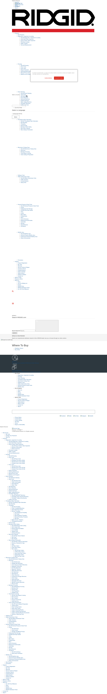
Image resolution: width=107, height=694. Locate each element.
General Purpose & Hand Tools (25, 204)
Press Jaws (23, 68)
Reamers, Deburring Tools (18, 614)
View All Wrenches (16, 561)
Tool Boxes (23, 226)
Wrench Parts (15, 583)
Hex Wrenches (15, 572)
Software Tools (21, 175)
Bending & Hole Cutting (26, 126)
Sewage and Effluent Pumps (18, 631)
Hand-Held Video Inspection (27, 39)
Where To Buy (18, 277)
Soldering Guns (15, 601)
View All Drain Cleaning (26, 93)
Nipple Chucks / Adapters (17, 519)
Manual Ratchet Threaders (21, 515)
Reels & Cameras (16, 448)
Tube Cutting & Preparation (27, 154)
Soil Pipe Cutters (15, 546)
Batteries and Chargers (26, 74)
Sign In (16, 8)
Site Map (17, 421)
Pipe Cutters (14, 548)
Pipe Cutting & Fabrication (27, 129)
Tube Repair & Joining (26, 153)
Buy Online (17, 349)
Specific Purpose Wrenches (18, 582)
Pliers (22, 217)
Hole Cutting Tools (16, 527)
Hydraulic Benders (16, 532)
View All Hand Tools (16, 480)
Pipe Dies (17, 518)
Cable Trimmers (24, 179)
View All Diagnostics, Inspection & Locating (30, 37)
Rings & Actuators (25, 69)
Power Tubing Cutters (17, 606)
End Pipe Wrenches (16, 567)
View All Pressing (25, 65)
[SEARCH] (47, 326)
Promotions (20, 260)
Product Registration (22, 263)
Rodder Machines (25, 100)
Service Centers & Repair (23, 267)
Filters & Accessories (25, 238)
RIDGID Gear (21, 286)
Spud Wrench (15, 573)
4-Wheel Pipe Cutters (19, 551)
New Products (21, 34)
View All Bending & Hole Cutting (19, 525)
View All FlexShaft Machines (18, 495)
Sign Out (8, 437)
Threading (23, 124)
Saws (13, 544)
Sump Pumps (15, 630)
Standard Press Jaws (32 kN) (18, 467)
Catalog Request (22, 270)
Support (17, 261)
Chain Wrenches (15, 575)
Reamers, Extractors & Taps (18, 543)
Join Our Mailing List (22, 283)
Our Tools (17, 373)
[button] (53, 0)
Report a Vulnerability (20, 424)
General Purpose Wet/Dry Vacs (28, 235)
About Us (17, 280)
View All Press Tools (16, 458)
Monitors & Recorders (17, 447)
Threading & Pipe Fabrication (24, 119)
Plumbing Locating (25, 42)
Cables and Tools (25, 104)
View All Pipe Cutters (19, 550)
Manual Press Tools (25, 72)
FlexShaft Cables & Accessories (19, 498)
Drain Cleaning (21, 91)
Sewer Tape (14, 485)
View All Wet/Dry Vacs (26, 233)
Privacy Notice (18, 417)
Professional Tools (19, 4)
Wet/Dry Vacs (21, 232)
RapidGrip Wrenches (17, 566)
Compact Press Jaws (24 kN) (18, 469)
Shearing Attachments (26, 71)
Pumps (22, 207)
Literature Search (22, 268)
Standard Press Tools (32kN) (18, 461)
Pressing (20, 64)
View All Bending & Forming (18, 586)
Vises (22, 211)
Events (19, 284)
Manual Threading (16, 511)
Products (17, 33)
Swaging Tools (15, 592)
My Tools (20, 264)
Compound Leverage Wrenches (19, 576)
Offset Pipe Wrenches (17, 570)
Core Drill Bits (15, 530)
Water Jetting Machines (26, 102)
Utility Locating (24, 43)
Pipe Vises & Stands (25, 128)
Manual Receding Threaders (21, 516)
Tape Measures (24, 224)
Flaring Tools (15, 589)
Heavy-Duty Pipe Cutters (20, 553)
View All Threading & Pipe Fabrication (29, 121)
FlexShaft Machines (25, 103)
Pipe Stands (14, 538)
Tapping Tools (15, 531)
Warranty (20, 265)
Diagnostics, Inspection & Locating (26, 36)
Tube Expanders (15, 591)
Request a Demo (19, 279)
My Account (5, 432)
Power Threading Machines (18, 508)
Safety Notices (21, 273)
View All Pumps (15, 628)
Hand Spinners (15, 483)
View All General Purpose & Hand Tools (30, 205)
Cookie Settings (18, 420)
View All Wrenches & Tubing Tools (28, 148)
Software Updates (22, 274)
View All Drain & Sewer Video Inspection (21, 445)
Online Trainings (21, 271)
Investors (17, 2)
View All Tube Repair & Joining (19, 595)
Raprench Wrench (16, 569)
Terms (16, 423)
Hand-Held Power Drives (17, 509)
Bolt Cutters (23, 214)
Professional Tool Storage (27, 208)
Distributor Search (19, 348)
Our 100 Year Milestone (23, 289)
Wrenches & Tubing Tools (24, 147)
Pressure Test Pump (16, 599)
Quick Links (18, 397)
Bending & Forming (25, 151)
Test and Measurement (26, 45)
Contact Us (20, 276)
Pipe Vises (14, 537)
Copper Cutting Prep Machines (19, 611)
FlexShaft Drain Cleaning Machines (20, 496)
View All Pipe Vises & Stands (18, 535)
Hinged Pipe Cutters (19, 554)
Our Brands (17, 6)
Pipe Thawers (15, 598)
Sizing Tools (23, 182)
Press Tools (23, 66)
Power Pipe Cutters (16, 547)
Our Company (18, 388)
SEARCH (15, 333)
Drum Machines (24, 97)
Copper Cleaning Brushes (18, 609)
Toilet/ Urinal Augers (16, 482)
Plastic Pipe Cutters (16, 608)
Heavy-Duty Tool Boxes (17, 653)
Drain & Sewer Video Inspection (28, 40)
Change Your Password (11, 435)
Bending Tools (15, 588)
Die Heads (17, 514)
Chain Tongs (14, 577)
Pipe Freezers (15, 596)
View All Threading (16, 506)
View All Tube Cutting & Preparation (20, 604)
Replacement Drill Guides (26, 220)
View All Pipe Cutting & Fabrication (19, 541)
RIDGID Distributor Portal (23, 287)
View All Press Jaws (16, 466)
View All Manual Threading (21, 512)
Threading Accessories (17, 521)
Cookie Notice (18, 418)
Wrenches (23, 150)
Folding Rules (24, 216)
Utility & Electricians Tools (23, 176)
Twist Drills (23, 221)
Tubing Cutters (15, 605)
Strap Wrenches (15, 579)
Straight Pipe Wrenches (17, 563)
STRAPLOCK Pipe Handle (27, 210)
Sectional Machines (25, 99)
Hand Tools (23, 94)
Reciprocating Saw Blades (18, 528)
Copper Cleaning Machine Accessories (20, 612)
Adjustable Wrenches (16, 580)
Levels (22, 213)
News (19, 281)
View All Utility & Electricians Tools (28, 178)
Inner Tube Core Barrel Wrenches (19, 564)
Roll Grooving (24, 125)
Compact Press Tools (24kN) (18, 463)
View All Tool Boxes (16, 651)
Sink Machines (24, 96)
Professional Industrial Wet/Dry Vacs (29, 236)
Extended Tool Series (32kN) (18, 460)
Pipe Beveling (24, 122)
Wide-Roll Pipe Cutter (19, 556)
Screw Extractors (25, 219)
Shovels (22, 223)
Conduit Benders (24, 181)
